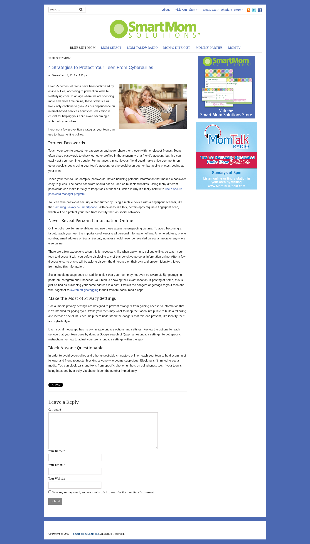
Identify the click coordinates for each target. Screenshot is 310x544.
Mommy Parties (209, 47)
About (166, 9)
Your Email (55, 465)
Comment (54, 409)
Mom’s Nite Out (176, 47)
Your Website (56, 478)
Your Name (55, 451)
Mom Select (111, 47)
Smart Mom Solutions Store (223, 9)
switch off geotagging (84, 290)
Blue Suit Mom (83, 47)
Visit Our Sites (186, 9)
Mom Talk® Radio (142, 47)
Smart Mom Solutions (86, 533)
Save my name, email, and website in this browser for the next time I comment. (103, 492)
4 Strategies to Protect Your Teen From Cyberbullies (100, 67)
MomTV (234, 47)
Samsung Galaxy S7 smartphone (75, 207)
